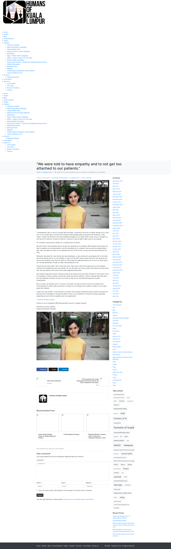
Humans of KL (75, 178)
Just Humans (116, 341)
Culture (115, 315)
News (114, 361)
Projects (6, 43)
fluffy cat (116, 413)
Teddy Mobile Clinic (13, 49)
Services (6, 75)
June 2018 (116, 293)
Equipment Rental (13, 77)
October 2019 (117, 267)
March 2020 (116, 254)
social (125, 476)
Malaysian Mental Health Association (124, 450)
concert (122, 401)
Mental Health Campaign (15, 60)
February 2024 (117, 217)
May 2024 (116, 210)
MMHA (123, 464)
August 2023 (116, 228)
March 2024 (116, 215)
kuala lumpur (119, 441)
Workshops (11, 53)
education (115, 320)
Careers (9, 90)
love (128, 440)
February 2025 (117, 191)
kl (121, 436)
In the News (7, 79)
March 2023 (116, 238)
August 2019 (116, 272)
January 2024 (117, 220)
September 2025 (118, 181)
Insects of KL (116, 339)
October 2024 (117, 202)
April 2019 (116, 283)
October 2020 (117, 249)
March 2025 (116, 189)
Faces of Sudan (117, 326)
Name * (39, 483)
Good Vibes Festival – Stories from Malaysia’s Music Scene (27, 62)
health (114, 333)
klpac (126, 436)
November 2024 (117, 199)
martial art (116, 453)
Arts (114, 307)
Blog (5, 36)
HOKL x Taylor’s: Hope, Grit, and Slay (19, 58)
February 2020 (117, 257)
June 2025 (116, 183)
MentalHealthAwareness (120, 457)
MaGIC (117, 445)
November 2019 (117, 265)
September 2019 (117, 270)
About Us (7, 81)
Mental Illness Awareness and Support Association (128, 461)
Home (6, 32)
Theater (115, 375)
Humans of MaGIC (13, 45)
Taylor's (115, 369)
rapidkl (115, 364)
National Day (116, 354)
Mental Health (117, 346)
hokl (123, 413)
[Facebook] (2, 157)
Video (114, 385)
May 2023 (116, 233)
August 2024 (116, 207)
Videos (6, 41)
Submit (40, 495)
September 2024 (118, 204)
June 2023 (116, 230)
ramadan (116, 472)
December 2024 (117, 196)
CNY (115, 401)
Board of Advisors (13, 88)
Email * (63, 483)
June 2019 (116, 278)
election (116, 405)
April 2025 (116, 186)
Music (130, 464)
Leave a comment (86, 178)
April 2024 (116, 212)
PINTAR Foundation (13, 64)
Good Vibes (116, 331)
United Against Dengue (119, 520)
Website (88, 483)
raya (123, 472)
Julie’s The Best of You (14, 73)
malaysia (128, 445)
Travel (114, 377)
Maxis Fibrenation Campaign (16, 47)
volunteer (116, 508)
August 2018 (116, 288)
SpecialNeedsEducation (120, 481)
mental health (126, 454)
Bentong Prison (12, 66)
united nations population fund (121, 504)
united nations (117, 501)
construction (130, 401)
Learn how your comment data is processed (78, 499)
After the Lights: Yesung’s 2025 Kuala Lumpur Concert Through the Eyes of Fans (123, 525)
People (126, 469)
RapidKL (10, 68)
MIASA (116, 464)
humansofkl (117, 423)
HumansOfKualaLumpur (122, 432)
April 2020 (116, 251)
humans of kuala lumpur (128, 427)
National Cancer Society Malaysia (18, 51)
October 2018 (117, 286)
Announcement (9, 38)
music (114, 349)
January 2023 (117, 244)
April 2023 (116, 236)
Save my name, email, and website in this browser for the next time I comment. (65, 490)
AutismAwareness (119, 394)
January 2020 (117, 259)
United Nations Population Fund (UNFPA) (21, 71)
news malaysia (117, 468)
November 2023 (117, 223)
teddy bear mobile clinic (122, 493)
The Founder (11, 83)
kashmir (116, 436)
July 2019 (115, 275)
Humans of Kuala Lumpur (60, 178)
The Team (10, 86)
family (114, 328)
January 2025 (117, 194)
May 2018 (115, 296)
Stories (6, 34)
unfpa (114, 382)
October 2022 (117, 246)
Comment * (40, 460)
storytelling (127, 485)
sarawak (117, 477)
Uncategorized (117, 380)
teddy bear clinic (117, 372)
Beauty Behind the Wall (119, 397)
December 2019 (117, 262)
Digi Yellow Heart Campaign (121, 318)
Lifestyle (115, 344)
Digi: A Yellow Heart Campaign (17, 56)
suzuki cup (117, 489)
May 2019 (115, 280)
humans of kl (120, 418)
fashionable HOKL (120, 409)
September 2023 (118, 225)
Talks (114, 367)
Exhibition (115, 323)
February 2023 (117, 241)
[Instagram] (7, 157)
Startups (118, 485)
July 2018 (115, 291)
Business (115, 312)
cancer (128, 397)
